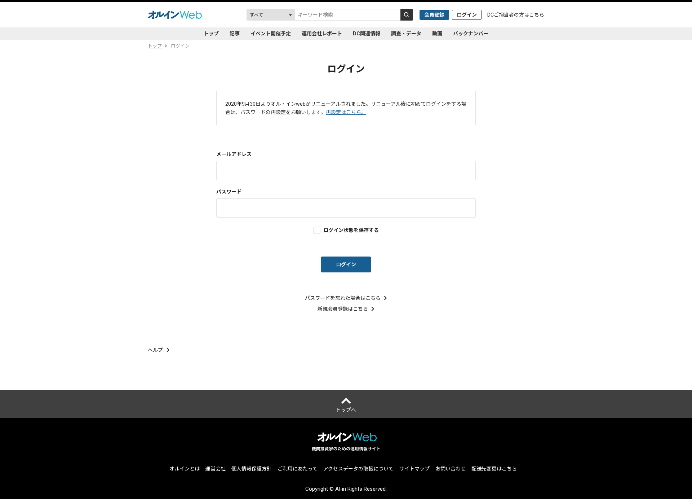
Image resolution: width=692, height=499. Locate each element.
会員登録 (434, 15)
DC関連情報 (366, 33)
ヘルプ (155, 350)
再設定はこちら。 (346, 112)
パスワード (228, 191)
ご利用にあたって (298, 468)
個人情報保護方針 (251, 468)
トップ (211, 33)
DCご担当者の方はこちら (515, 14)
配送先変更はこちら (494, 468)
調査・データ (406, 33)
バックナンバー (470, 33)
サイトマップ (414, 468)
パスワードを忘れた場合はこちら (343, 298)
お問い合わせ (450, 468)
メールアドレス (234, 154)
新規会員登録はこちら (343, 308)
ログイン (467, 15)
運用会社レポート (322, 33)
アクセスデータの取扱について (358, 468)
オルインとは (184, 468)
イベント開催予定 (270, 33)
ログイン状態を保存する (351, 230)
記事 (235, 33)
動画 (437, 33)
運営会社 (215, 468)
